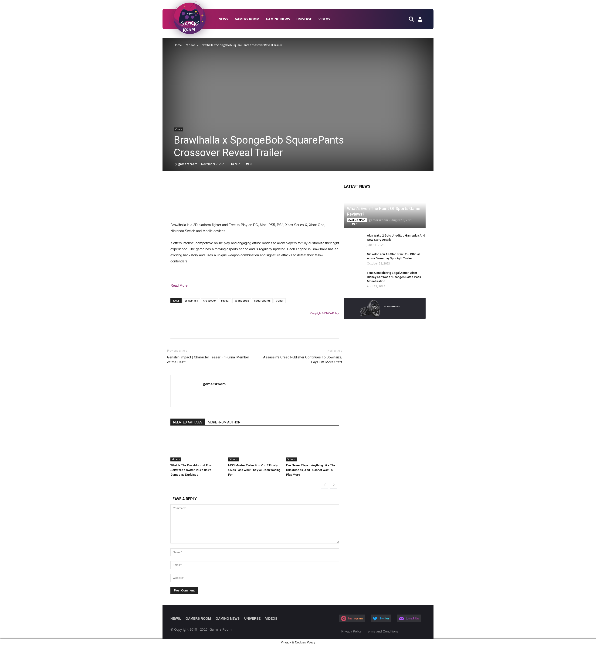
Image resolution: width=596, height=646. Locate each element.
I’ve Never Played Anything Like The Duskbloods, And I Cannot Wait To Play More (310, 470)
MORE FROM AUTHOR (224, 422)
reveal (225, 300)
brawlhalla (191, 300)
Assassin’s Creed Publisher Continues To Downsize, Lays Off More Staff (302, 359)
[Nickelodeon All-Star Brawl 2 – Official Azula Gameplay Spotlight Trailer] (351, 259)
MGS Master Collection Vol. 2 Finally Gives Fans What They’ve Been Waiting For (254, 470)
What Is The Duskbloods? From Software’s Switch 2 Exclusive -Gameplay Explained (191, 470)
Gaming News (278, 19)
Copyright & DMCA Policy (324, 313)
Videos (324, 19)
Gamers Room (247, 19)
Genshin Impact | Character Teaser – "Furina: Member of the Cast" (208, 359)
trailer (280, 300)
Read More (178, 285)
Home (178, 45)
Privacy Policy (351, 631)
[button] (413, 19)
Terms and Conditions (382, 631)
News (223, 19)
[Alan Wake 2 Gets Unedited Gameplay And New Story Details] (351, 240)
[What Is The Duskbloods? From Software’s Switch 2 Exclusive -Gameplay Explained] (196, 446)
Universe (304, 19)
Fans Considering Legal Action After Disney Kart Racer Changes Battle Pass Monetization (394, 277)
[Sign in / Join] (420, 20)
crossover (209, 300)
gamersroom (187, 164)
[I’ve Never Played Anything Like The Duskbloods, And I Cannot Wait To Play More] (312, 446)
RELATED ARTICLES (187, 422)
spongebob (241, 300)
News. (175, 618)
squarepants (262, 300)
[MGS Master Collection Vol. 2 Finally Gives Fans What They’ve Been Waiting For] (254, 446)
